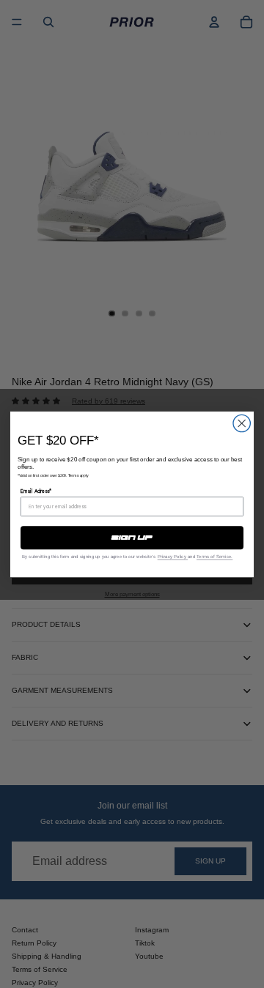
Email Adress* (36, 491)
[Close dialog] (241, 423)
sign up (132, 537)
